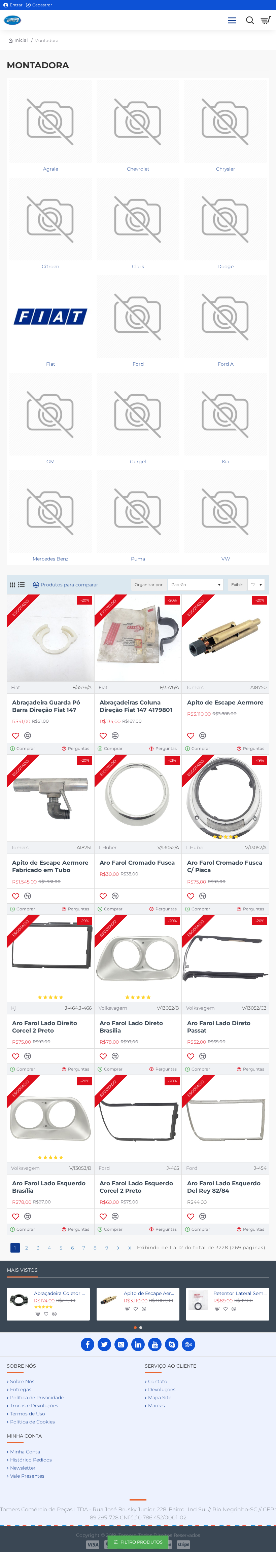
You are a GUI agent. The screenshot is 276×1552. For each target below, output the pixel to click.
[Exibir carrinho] (266, 20)
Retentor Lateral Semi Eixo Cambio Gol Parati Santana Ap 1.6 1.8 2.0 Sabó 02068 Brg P (240, 1293)
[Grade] (12, 585)
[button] (16, 735)
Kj (13, 1008)
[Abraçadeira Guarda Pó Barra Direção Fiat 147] (50, 637)
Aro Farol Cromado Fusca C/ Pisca (224, 866)
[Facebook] (87, 1344)
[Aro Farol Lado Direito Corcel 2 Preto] (50, 958)
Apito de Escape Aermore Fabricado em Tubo (50, 866)
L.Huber (108, 847)
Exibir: (237, 584)
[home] (17, 40)
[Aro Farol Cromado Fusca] (138, 798)
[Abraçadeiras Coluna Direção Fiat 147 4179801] (138, 637)
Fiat (15, 687)
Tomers (195, 687)
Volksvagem (113, 1008)
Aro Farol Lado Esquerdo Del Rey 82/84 (224, 1187)
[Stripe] (183, 1545)
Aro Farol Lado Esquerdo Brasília (48, 1187)
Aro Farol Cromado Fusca (137, 862)
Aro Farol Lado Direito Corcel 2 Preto (44, 1027)
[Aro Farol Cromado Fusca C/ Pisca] (225, 798)
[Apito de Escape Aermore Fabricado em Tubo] (50, 798)
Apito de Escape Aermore (225, 702)
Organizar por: (149, 584)
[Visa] (92, 1545)
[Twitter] (104, 1344)
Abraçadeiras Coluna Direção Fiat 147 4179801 (136, 706)
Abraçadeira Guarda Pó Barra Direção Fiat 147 (46, 706)
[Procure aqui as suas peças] (248, 20)
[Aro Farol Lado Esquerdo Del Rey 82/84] (225, 1118)
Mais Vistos (22, 1270)
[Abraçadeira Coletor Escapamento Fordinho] (19, 1300)
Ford (104, 1168)
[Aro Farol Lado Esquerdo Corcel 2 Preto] (138, 1118)
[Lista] (21, 584)
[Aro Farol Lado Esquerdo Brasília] (50, 1118)
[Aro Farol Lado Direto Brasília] (138, 958)
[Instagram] (121, 1344)
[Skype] (171, 1344)
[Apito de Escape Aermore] (225, 637)
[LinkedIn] (138, 1344)
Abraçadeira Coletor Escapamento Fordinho (61, 1293)
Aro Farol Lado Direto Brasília (131, 1027)
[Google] (188, 1344)
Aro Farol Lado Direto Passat (218, 1027)
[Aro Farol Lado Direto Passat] (225, 958)
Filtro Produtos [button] (141, 1542)
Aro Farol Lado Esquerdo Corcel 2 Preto (136, 1187)
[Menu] (232, 20)
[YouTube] (155, 1344)
